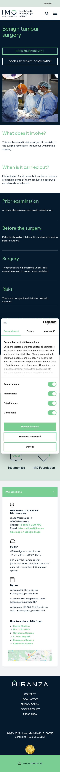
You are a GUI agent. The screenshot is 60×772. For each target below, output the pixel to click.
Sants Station (21, 626)
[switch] (52, 393)
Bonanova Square (23, 640)
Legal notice (30, 699)
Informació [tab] (49, 331)
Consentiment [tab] (11, 331)
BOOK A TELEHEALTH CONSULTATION (30, 61)
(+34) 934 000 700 (29, 525)
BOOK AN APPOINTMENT (30, 51)
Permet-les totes (30, 426)
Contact (30, 694)
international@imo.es (31, 528)
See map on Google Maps (25, 532)
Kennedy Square (23, 643)
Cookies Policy (30, 709)
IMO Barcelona (14, 492)
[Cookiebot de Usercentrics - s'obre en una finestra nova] (43, 323)
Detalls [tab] (30, 331)
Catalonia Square (23, 633)
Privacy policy (30, 704)
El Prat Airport (21, 636)
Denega (30, 446)
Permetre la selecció (30, 436)
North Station (21, 629)
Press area (30, 714)
